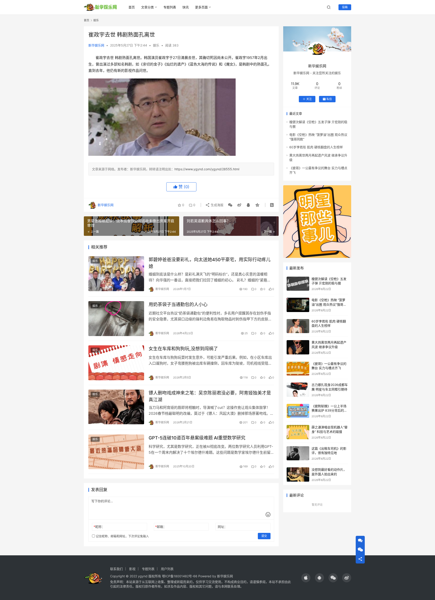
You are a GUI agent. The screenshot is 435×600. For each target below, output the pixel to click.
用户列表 (167, 569)
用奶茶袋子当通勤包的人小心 (178, 304)
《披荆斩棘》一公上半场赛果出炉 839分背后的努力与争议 (329, 410)
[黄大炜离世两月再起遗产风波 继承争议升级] (298, 347)
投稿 (345, 7)
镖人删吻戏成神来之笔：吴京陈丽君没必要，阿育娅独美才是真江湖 (210, 396)
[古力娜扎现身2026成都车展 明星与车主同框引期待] (298, 390)
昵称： (99, 527)
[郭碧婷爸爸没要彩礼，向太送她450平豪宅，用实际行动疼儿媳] (116, 273)
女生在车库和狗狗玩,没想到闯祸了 (183, 348)
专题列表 (169, 7)
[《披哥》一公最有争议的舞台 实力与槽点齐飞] (298, 368)
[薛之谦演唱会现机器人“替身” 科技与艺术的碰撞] (298, 432)
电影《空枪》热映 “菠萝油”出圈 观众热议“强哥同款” (329, 304)
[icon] (305, 577)
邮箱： (160, 527)
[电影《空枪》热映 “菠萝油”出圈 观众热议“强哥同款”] (298, 305)
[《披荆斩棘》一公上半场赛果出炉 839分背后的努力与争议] (298, 411)
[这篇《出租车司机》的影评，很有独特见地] (298, 453)
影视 (132, 569)
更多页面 (201, 7)
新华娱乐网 (96, 45)
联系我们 (116, 569)
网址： (222, 527)
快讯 (185, 7)
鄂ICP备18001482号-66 (179, 576)
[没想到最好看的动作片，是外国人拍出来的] (298, 474)
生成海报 (216, 205)
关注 (309, 99)
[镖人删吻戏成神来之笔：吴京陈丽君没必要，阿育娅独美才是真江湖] (116, 407)
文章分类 (147, 7)
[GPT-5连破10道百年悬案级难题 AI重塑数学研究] (116, 451)
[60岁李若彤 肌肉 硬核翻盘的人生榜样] (298, 326)
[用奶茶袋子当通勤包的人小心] (116, 318)
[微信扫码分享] (230, 205)
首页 (131, 7)
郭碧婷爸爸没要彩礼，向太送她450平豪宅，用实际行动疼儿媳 (210, 263)
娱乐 (156, 45)
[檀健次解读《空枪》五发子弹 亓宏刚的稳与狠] (298, 284)
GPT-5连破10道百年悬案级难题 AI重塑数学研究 (197, 438)
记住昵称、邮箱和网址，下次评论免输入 (122, 536)
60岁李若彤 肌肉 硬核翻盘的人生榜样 (316, 147)
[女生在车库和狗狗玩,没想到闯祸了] (116, 362)
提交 (264, 536)
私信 (329, 99)
